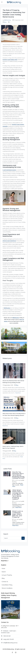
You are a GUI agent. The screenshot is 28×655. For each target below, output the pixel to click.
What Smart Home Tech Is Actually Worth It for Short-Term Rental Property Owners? (17, 494)
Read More (18, 392)
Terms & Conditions (7, 588)
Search (4, 571)
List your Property (7, 575)
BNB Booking (7, 20)
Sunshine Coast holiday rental (10, 59)
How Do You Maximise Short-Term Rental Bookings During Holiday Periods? (18, 475)
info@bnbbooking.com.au (10, 642)
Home (3, 568)
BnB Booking (7, 308)
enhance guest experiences (9, 240)
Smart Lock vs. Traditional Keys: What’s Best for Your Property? (17, 514)
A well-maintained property (9, 170)
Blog (5, 22)
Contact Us (5, 581)
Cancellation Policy (7, 585)
